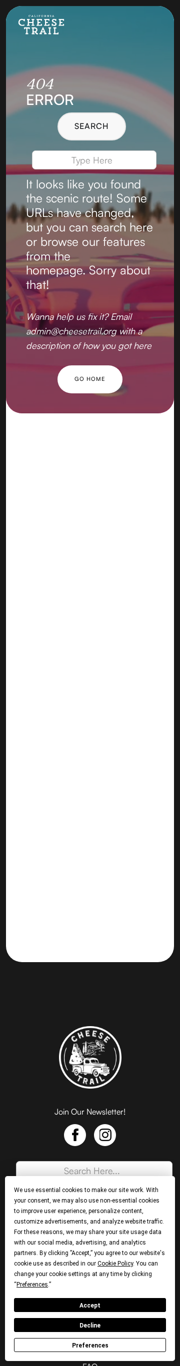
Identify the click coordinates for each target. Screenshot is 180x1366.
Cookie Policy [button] (115, 1263)
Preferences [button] (32, 1284)
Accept (90, 1305)
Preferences (90, 1345)
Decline (90, 1325)
